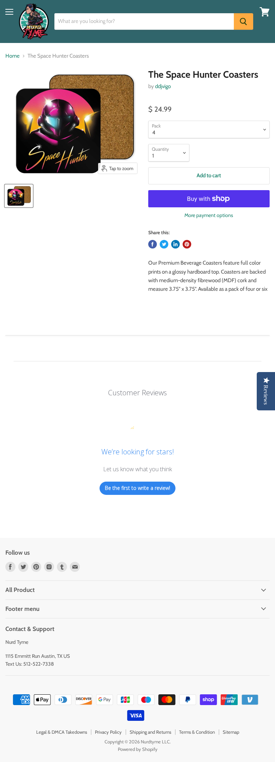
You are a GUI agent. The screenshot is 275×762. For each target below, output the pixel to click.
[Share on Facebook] (152, 244)
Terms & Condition (197, 732)
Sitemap (231, 732)
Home (12, 56)
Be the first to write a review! (137, 487)
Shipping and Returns (150, 732)
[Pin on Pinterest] (187, 244)
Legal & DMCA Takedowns (61, 732)
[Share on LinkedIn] (175, 244)
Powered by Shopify (138, 749)
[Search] (243, 21)
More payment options (208, 215)
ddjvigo (163, 86)
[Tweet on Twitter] (164, 244)
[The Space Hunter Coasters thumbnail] (19, 195)
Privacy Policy (108, 732)
